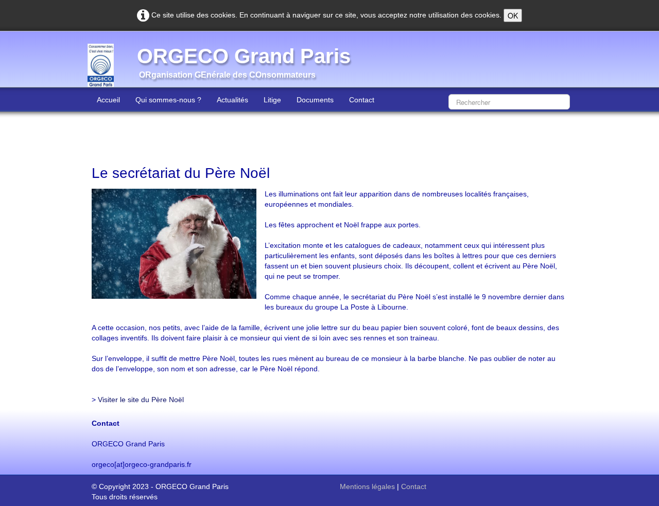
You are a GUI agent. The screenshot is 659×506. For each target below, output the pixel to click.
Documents (315, 100)
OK (513, 15)
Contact (361, 100)
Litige (272, 100)
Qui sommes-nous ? (168, 100)
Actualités (232, 100)
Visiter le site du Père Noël (141, 399)
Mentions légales (367, 486)
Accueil (108, 100)
